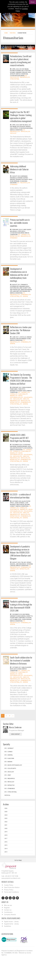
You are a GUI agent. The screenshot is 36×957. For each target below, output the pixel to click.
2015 (5, 845)
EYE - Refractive (22, 569)
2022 (5, 821)
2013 (5, 852)
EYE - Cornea (14, 451)
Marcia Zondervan (15, 727)
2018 (5, 835)
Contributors (8, 912)
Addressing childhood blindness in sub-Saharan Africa (19, 169)
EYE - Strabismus (23, 294)
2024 (5, 815)
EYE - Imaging (21, 509)
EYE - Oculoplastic (26, 397)
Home (6, 33)
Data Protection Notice (12, 887)
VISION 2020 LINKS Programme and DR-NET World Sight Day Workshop (20, 437)
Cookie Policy (8, 885)
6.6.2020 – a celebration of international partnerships (20, 496)
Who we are (8, 905)
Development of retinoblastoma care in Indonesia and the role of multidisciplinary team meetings (19, 274)
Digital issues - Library (11, 921)
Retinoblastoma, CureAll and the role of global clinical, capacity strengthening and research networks (20, 61)
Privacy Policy (8, 890)
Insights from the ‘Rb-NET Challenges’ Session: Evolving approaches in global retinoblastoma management (21, 116)
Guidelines (7, 926)
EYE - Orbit (23, 399)
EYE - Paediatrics (22, 77)
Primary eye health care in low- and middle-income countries (20, 222)
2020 (5, 828)
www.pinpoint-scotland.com (11, 878)
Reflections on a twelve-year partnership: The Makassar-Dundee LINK (21, 330)
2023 (5, 818)
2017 (5, 838)
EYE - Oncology (14, 399)
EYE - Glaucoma (20, 394)
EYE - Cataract (22, 234)
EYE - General (24, 296)
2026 (5, 808)
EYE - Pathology (22, 131)
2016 (5, 842)
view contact (15, 734)
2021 (5, 825)
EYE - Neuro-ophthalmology (13, 765)
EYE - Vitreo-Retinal (10, 792)
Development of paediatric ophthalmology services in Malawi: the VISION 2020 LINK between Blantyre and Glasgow (20, 552)
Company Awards (10, 914)
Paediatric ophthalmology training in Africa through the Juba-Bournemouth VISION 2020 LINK (21, 606)
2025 (5, 811)
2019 (5, 831)
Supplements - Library (11, 924)
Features (13, 33)
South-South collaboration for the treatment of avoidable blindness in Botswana (21, 660)
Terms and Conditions (11, 892)
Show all (7, 795)
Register (7, 908)
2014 (5, 848)
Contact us (7, 910)
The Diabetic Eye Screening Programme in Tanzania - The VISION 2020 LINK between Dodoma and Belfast (21, 379)
